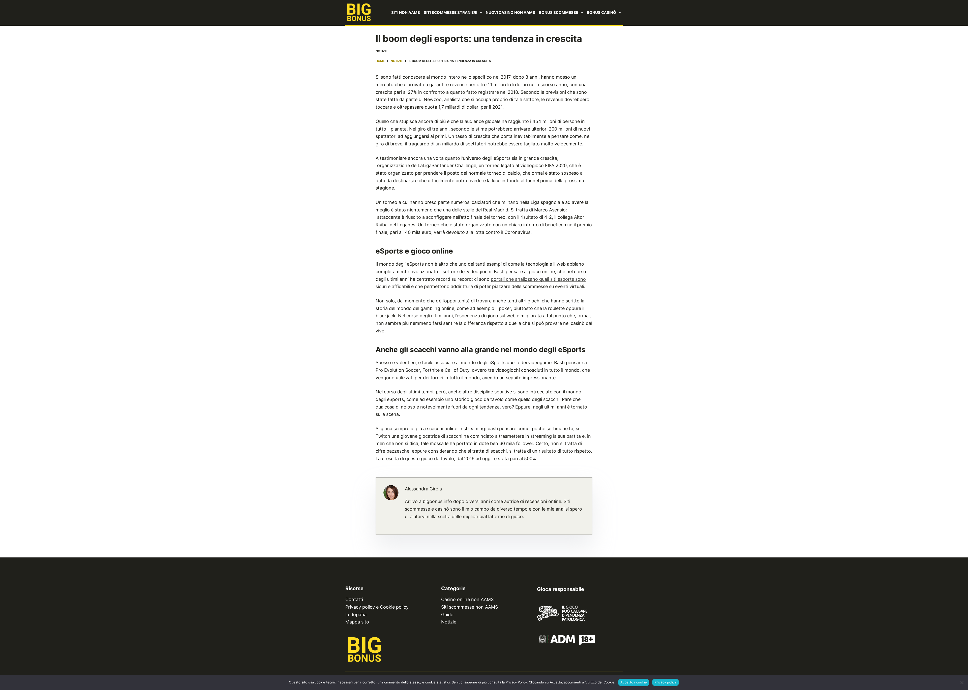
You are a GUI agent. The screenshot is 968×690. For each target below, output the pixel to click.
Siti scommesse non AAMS (469, 607)
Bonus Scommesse (558, 12)
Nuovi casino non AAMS (510, 12)
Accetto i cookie (633, 682)
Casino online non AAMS (467, 599)
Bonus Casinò (601, 12)
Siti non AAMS (405, 12)
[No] (961, 682)
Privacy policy (665, 682)
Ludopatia (356, 614)
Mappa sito (357, 621)
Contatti (354, 599)
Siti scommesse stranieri (450, 12)
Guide (447, 614)
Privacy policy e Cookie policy (377, 607)
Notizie (381, 51)
